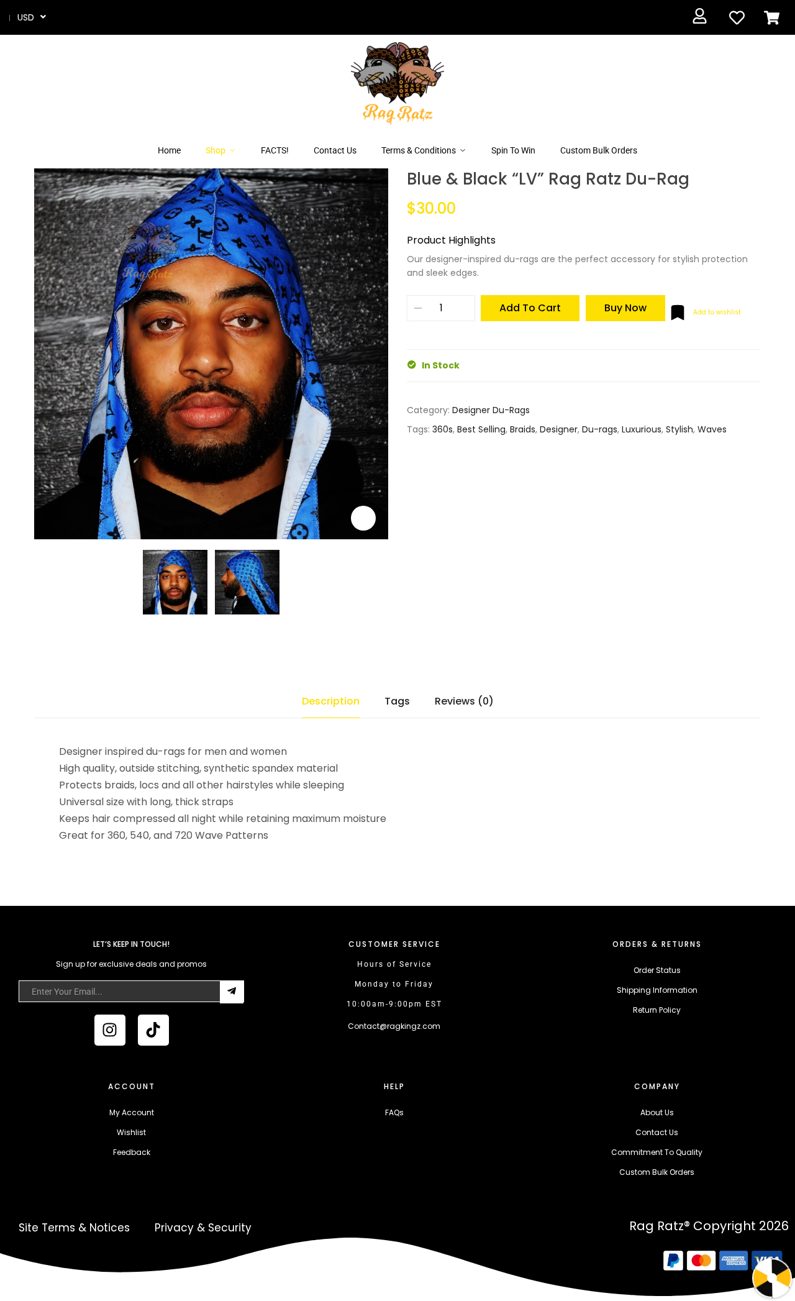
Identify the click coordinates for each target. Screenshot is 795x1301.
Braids (522, 429)
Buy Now (625, 308)
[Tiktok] (153, 1030)
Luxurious (641, 429)
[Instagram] (109, 1030)
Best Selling (481, 429)
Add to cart (530, 308)
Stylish (679, 429)
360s (442, 429)
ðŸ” (363, 518)
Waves (712, 429)
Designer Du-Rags (491, 410)
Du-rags (599, 429)
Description (331, 701)
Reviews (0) (464, 701)
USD (25, 17)
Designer (559, 429)
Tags (397, 701)
